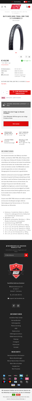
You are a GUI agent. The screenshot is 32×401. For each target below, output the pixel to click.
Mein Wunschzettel (16, 363)
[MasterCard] (10, 381)
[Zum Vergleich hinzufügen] (29, 56)
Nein (18, 394)
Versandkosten (5, 64)
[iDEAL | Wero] (15, 378)
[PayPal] (21, 381)
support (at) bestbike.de (16, 298)
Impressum (16, 344)
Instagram (16, 342)
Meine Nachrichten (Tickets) (16, 361)
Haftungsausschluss (16, 334)
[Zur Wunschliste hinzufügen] (26, 56)
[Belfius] (15, 375)
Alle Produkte (16, 369)
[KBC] (21, 378)
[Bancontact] (15, 381)
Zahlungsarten (16, 323)
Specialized (16, 20)
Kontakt (16, 347)
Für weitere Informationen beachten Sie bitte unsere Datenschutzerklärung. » (16, 398)
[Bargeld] (27, 375)
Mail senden (16, 124)
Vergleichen (16, 366)
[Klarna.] (27, 378)
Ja (13, 394)
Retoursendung (16, 326)
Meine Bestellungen (16, 358)
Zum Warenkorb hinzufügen (21, 92)
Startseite (7, 12)
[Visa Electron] (19, 385)
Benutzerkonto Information (16, 355)
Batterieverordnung (16, 336)
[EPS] (10, 378)
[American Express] (4, 375)
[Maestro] (4, 381)
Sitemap (16, 339)
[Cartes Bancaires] (21, 375)
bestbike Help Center (16, 318)
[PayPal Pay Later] (27, 381)
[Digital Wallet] (4, 378)
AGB (16, 328)
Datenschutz (16, 331)
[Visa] (13, 385)
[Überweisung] (10, 375)
